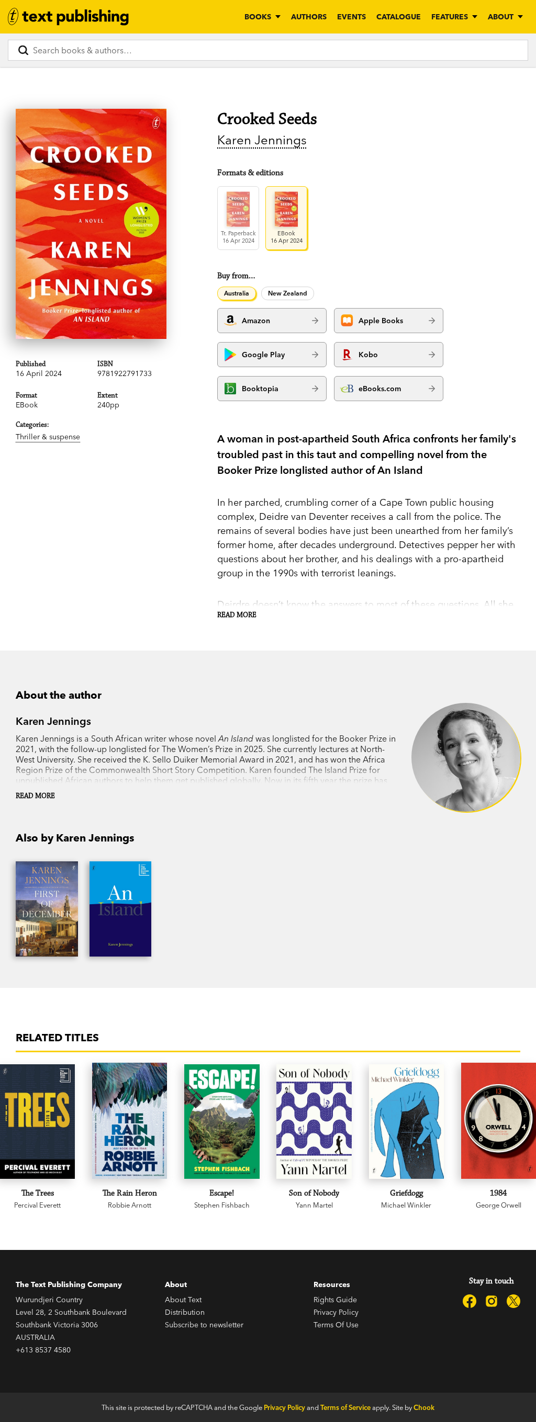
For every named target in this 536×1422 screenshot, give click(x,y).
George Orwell (498, 1205)
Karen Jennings (262, 139)
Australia (236, 293)
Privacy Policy (336, 1312)
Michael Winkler (406, 1205)
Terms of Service (345, 1407)
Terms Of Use (336, 1324)
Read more (236, 615)
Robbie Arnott (129, 1205)
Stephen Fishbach (222, 1205)
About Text (183, 1299)
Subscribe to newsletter (204, 1324)
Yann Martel (314, 1205)
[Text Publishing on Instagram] (491, 1301)
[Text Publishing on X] (513, 1301)
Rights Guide (335, 1299)
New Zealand (287, 293)
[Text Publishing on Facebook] (469, 1301)
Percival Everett (37, 1205)
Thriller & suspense (48, 436)
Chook (424, 1407)
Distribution (185, 1312)
